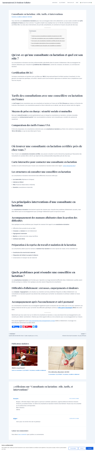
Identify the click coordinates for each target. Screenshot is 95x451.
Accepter (90, 448)
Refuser (82, 448)
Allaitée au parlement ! (18, 368)
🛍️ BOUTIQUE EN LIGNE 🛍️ (86, 2)
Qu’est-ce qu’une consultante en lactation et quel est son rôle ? (47, 36)
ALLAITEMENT (62, 2)
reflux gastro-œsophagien (65, 307)
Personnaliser (73, 448)
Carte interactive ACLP (69, 166)
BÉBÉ (77, 2)
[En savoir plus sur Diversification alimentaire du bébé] (65, 358)
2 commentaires (51, 374)
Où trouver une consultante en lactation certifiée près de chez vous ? (48, 40)
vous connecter (22, 434)
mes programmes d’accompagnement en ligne (42, 320)
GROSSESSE (54, 2)
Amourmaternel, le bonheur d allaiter (16, 2)
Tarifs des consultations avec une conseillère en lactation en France (48, 38)
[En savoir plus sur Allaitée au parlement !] (24, 356)
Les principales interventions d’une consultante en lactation (46, 43)
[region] (47, 447)
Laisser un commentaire (17, 370)
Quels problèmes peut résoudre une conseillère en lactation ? (46, 45)
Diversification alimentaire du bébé (58, 372)
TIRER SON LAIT (70, 2)
